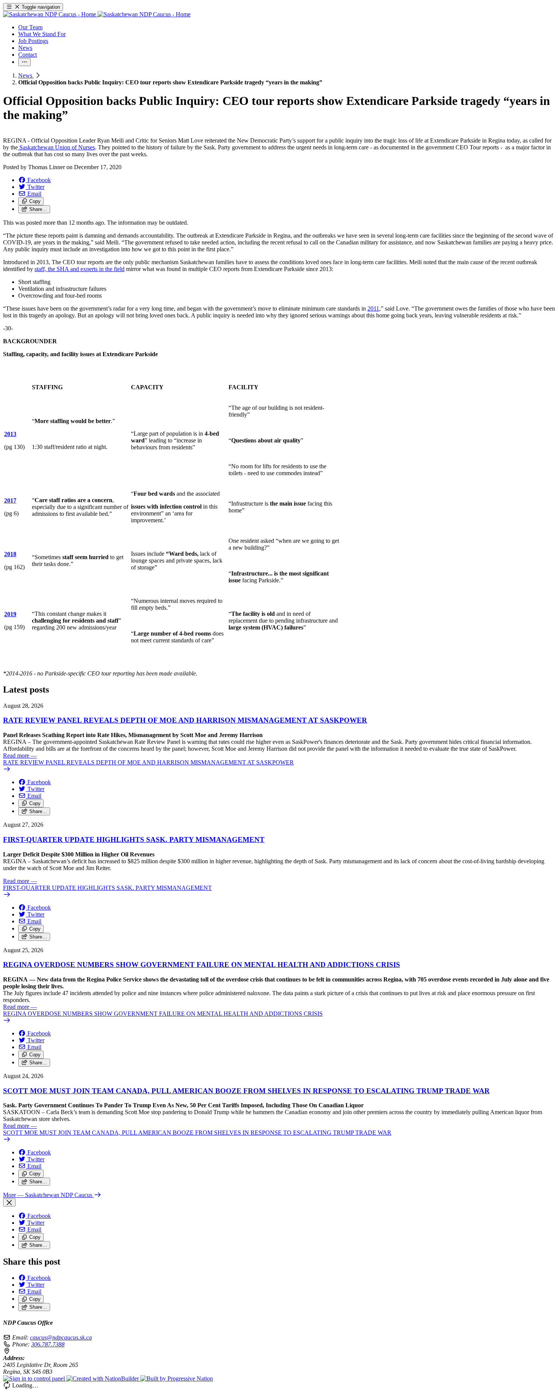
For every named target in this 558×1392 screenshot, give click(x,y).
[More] (24, 62)
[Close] (9, 1203)
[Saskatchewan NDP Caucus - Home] (97, 14)
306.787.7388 (48, 1344)
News (26, 75)
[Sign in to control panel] (34, 1378)
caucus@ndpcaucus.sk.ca (61, 1337)
